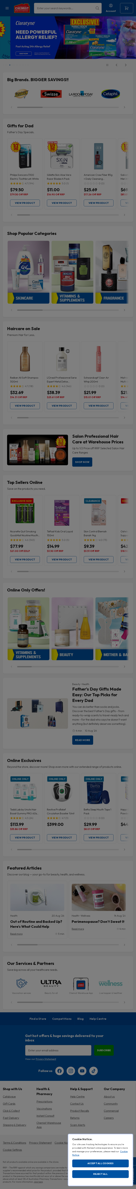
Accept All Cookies (100, 1163)
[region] (100, 1160)
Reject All (100, 1173)
